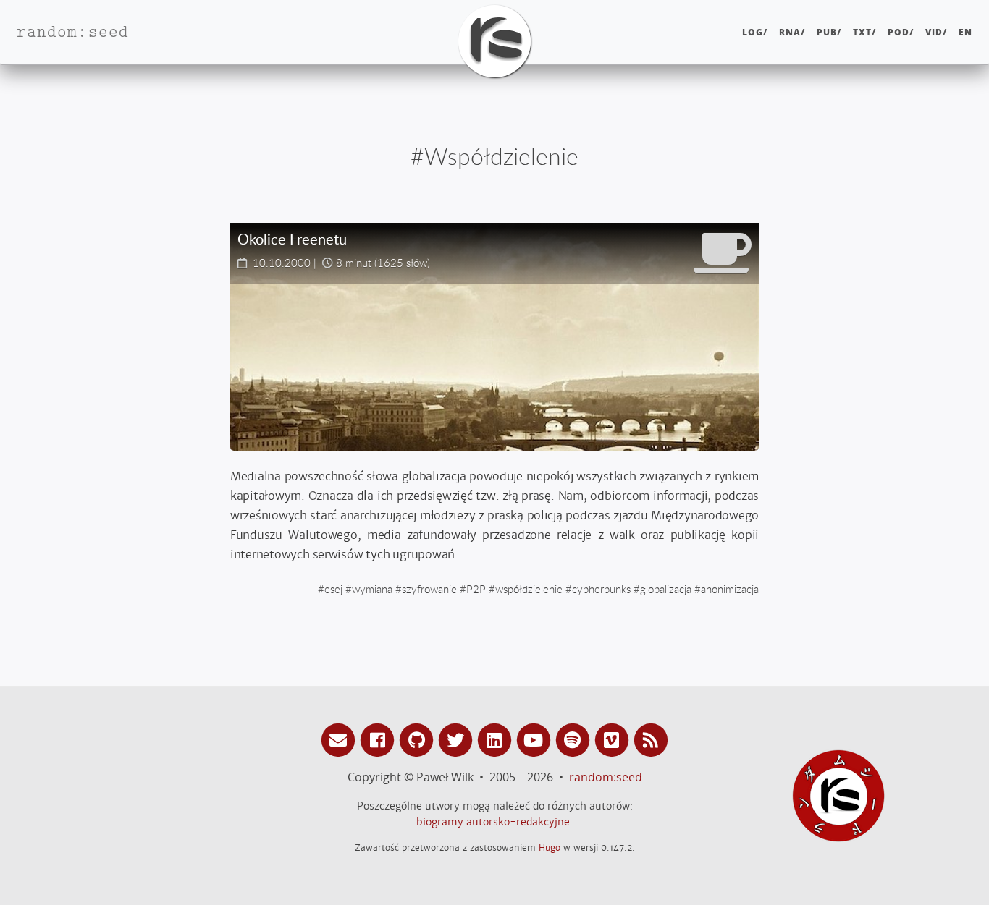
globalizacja (665, 589)
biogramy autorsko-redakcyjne (493, 821)
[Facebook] (379, 739)
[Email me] (340, 739)
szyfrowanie (429, 589)
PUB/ (829, 32)
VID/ (936, 32)
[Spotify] (574, 739)
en (965, 32)
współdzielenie (529, 589)
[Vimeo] (614, 739)
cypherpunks (601, 589)
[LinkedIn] (496, 739)
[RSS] (651, 739)
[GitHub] (418, 739)
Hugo (549, 847)
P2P (476, 589)
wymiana (372, 589)
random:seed (605, 777)
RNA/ (792, 32)
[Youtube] (535, 739)
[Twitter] (457, 739)
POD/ (901, 32)
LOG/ (754, 32)
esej (333, 589)
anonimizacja (730, 589)
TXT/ (864, 32)
